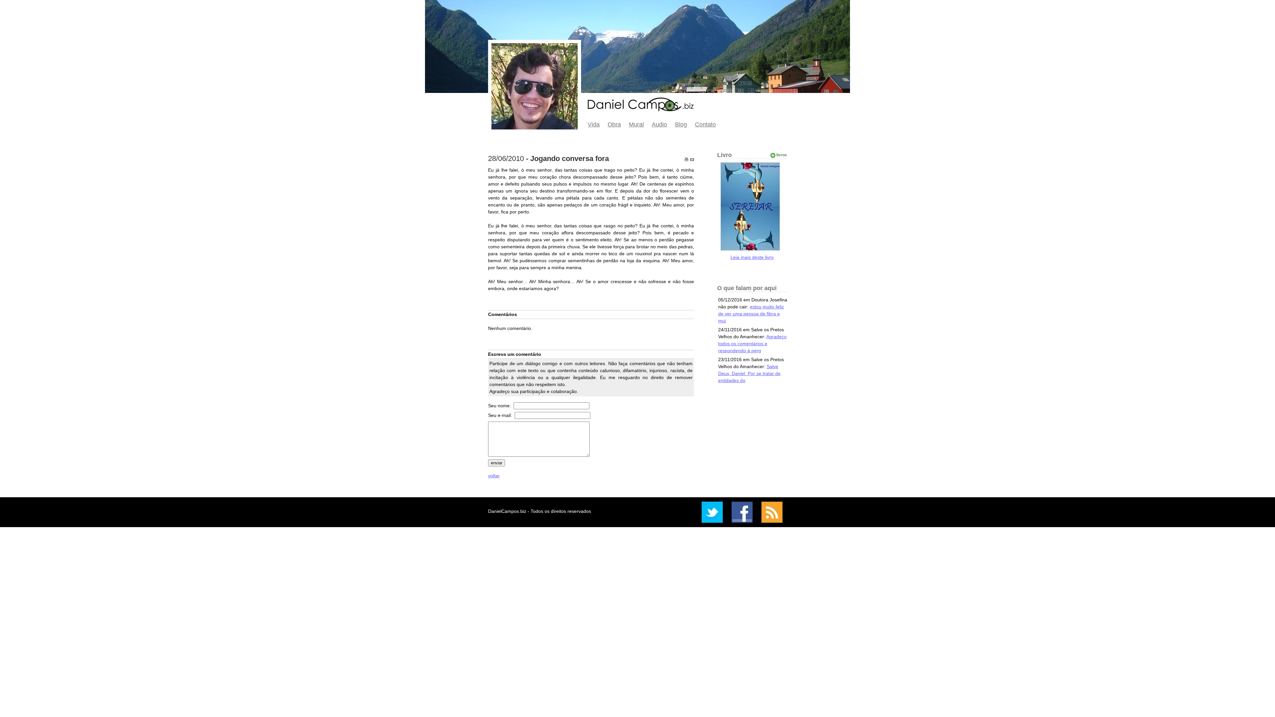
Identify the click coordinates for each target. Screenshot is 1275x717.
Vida (594, 124)
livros (781, 155)
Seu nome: (500, 405)
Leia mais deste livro (752, 257)
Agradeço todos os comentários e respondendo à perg (752, 343)
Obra (614, 124)
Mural (636, 124)
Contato (705, 124)
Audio (659, 124)
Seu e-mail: (500, 415)
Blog (681, 124)
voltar (494, 475)
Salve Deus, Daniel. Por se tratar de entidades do (749, 373)
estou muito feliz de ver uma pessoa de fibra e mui (751, 313)
